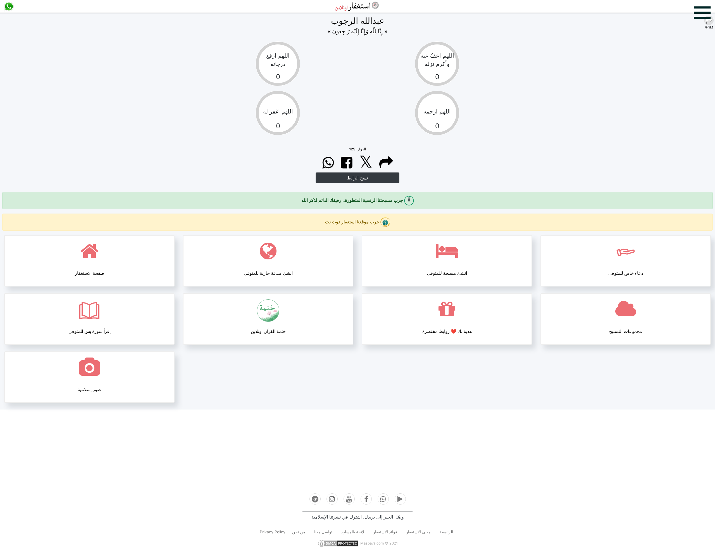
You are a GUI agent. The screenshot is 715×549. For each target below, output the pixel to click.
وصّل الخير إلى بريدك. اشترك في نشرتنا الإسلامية (357, 517)
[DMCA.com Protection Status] (338, 543)
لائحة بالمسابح (352, 531)
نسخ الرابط (357, 178)
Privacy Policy (272, 531)
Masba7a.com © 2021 (379, 543)
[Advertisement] (357, 449)
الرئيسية (446, 531)
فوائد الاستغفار (385, 531)
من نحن (298, 531)
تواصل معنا (323, 531)
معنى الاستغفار (418, 531)
